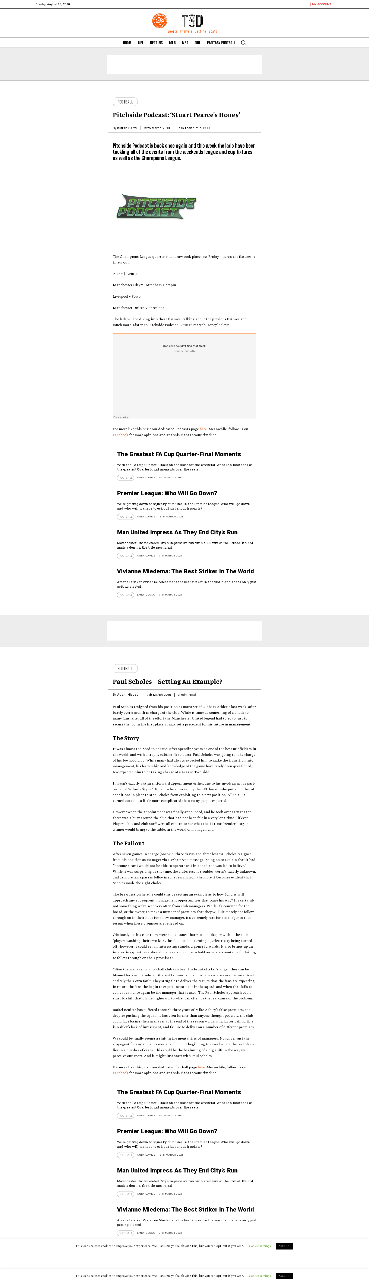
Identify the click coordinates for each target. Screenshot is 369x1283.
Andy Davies (146, 477)
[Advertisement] (184, 64)
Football (125, 102)
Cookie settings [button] (260, 1275)
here (203, 429)
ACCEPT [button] (284, 1276)
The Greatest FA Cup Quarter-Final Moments (179, 454)
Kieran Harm (127, 128)
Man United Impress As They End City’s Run (177, 532)
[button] (243, 42)
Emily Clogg (146, 594)
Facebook (121, 435)
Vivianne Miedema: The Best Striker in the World (185, 571)
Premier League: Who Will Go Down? (167, 493)
